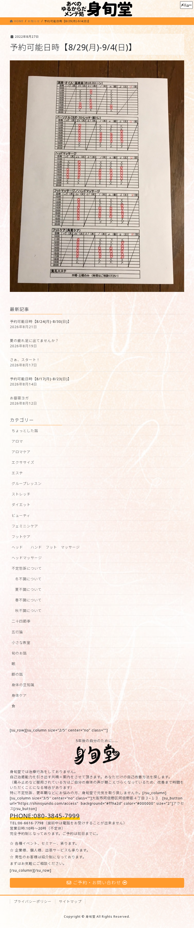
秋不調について (28, 610)
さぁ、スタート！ (25, 359)
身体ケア (19, 695)
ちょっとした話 (25, 430)
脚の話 (17, 674)
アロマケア (21, 451)
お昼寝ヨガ (19, 398)
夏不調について (28, 589)
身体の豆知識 (23, 684)
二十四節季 (21, 621)
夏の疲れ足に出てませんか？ (34, 340)
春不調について (28, 600)
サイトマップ (70, 901)
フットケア (21, 536)
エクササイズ (23, 462)
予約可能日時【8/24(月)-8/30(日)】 (40, 321)
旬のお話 (19, 653)
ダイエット (21, 504)
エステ (17, 473)
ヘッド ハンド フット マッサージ (46, 547)
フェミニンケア (25, 526)
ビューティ (21, 515)
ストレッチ (21, 494)
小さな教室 (21, 642)
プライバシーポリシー (33, 901)
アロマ (17, 441)
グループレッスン (27, 483)
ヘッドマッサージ (27, 557)
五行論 (17, 632)
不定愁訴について (27, 568)
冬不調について (28, 578)
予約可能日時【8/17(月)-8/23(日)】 (40, 378)
